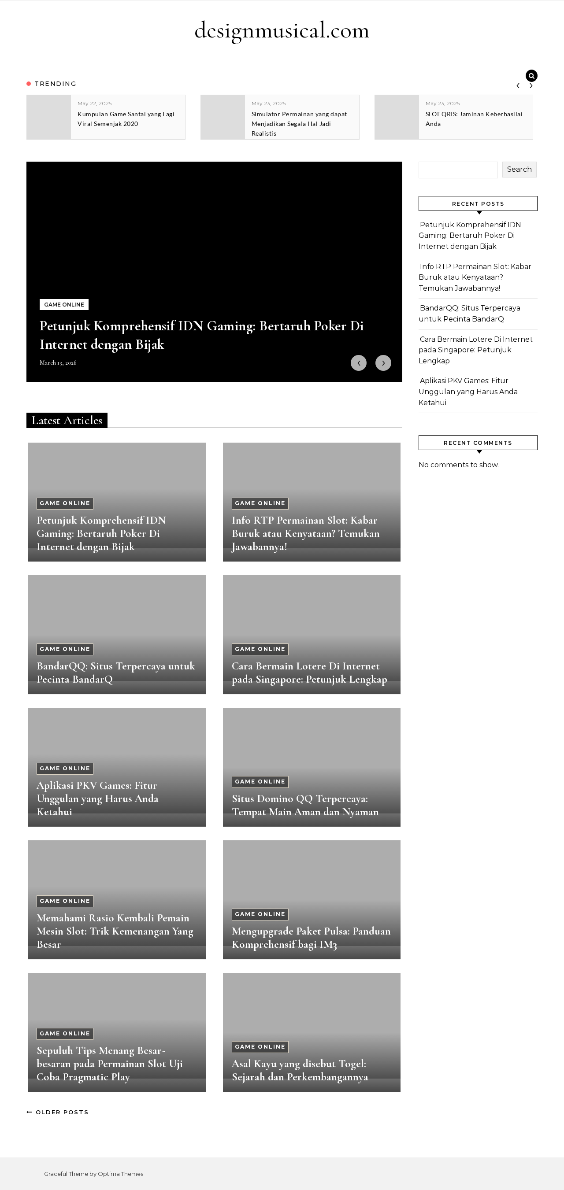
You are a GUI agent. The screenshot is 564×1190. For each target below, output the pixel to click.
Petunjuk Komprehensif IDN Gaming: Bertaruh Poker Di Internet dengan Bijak (101, 533)
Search (519, 169)
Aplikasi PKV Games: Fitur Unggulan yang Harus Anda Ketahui (98, 798)
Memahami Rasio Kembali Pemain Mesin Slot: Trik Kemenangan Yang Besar (115, 931)
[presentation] (517, 83)
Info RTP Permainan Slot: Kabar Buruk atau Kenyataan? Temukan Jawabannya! (306, 533)
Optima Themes (120, 1173)
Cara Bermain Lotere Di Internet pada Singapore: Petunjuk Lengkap (309, 672)
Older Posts (61, 1112)
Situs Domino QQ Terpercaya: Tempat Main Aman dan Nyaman (305, 805)
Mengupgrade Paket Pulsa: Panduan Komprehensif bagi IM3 (311, 937)
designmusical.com (282, 29)
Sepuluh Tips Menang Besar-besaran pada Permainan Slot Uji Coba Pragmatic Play (110, 1063)
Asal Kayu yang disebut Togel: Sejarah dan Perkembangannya (300, 1070)
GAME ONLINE (65, 503)
